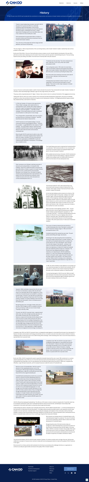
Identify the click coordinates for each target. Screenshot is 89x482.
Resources (75, 3)
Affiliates (81, 3)
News (50, 473)
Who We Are (69, 3)
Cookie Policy (54, 479)
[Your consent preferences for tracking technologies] (87, 480)
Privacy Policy (47, 479)
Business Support (32, 470)
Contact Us (70, 469)
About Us (51, 466)
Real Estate (30, 466)
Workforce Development (34, 468)
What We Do (61, 3)
